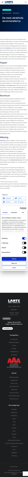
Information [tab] (14, 212)
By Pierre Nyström (6, 13)
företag (2, 85)
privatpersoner (11, 85)
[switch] (24, 243)
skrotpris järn (20, 87)
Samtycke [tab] (5, 212)
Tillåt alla (14, 259)
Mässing (2, 140)
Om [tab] (23, 212)
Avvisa (14, 267)
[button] (8, 198)
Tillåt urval (14, 263)
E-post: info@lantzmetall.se (14, 324)
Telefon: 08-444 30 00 (14, 322)
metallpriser (8, 48)
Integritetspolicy (14, 466)
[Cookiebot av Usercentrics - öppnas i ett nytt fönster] (20, 208)
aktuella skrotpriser (16, 160)
